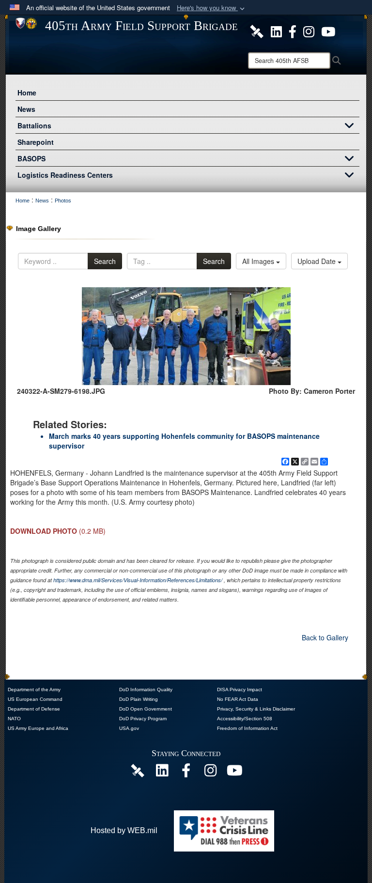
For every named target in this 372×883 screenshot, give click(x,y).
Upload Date (317, 261)
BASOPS (31, 158)
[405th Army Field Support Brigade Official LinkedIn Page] (276, 30)
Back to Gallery (325, 637)
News (26, 109)
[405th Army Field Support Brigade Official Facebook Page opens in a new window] (292, 30)
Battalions (34, 125)
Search (105, 261)
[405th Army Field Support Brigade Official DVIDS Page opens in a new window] (137, 770)
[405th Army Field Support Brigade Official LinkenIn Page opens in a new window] (162, 773)
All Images (259, 261)
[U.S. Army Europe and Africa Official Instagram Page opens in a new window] (308, 30)
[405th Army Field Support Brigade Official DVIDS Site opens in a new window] (256, 30)
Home (26, 92)
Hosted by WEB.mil (124, 830)
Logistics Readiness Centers (65, 175)
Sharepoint (35, 142)
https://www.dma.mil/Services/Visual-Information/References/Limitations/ (137, 580)
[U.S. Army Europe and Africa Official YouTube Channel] (234, 773)
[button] (212, 8)
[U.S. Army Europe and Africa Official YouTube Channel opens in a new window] (328, 30)
